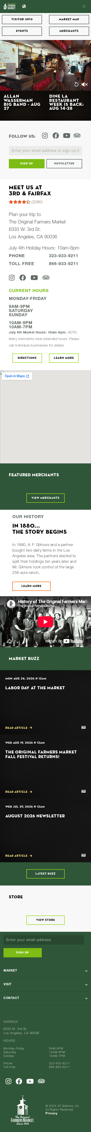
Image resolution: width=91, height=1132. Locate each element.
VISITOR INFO (22, 19)
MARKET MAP (69, 19)
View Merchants (46, 498)
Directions (27, 358)
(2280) (36, 202)
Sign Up (26, 163)
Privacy (52, 1113)
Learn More (64, 358)
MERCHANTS (69, 31)
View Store (45, 920)
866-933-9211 (63, 264)
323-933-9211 (63, 256)
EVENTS (22, 31)
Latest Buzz (45, 873)
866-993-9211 (59, 1067)
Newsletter (64, 163)
